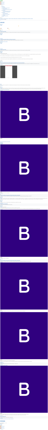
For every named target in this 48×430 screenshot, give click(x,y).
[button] (4, 8)
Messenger (1, 143)
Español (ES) (2, 2)
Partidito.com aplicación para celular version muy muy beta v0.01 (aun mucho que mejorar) (12, 62)
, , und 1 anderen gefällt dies (6, 418)
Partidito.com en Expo (3, 31)
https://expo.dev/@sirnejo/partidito (4, 89)
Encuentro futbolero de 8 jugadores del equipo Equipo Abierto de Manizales (10, 195)
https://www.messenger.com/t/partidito (5, 141)
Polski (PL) (1, 429)
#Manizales (8, 207)
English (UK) (2, 3)
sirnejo (1, 25)
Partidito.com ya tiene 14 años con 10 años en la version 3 (7, 39)
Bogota (1, 19)
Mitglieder (2, 421)
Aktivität (2, 22)
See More (1, 38)
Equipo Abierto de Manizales (4, 203)
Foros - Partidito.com (3, 416)
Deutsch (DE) (2, 4)
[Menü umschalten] (0, 20)
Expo (1, 84)
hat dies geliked (3, 41)
